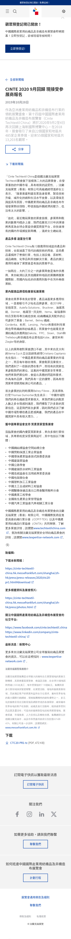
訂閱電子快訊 (35, 784)
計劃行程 (35, 878)
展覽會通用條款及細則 (35, 897)
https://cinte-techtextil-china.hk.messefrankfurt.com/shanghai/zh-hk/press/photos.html (32, 602)
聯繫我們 (35, 844)
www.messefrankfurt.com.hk (21, 727)
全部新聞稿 (17, 79)
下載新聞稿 (16, 164)
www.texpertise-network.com (40, 537)
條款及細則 (25, 916)
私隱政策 (41, 916)
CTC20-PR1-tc (19, 743)
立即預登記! (17, 48)
